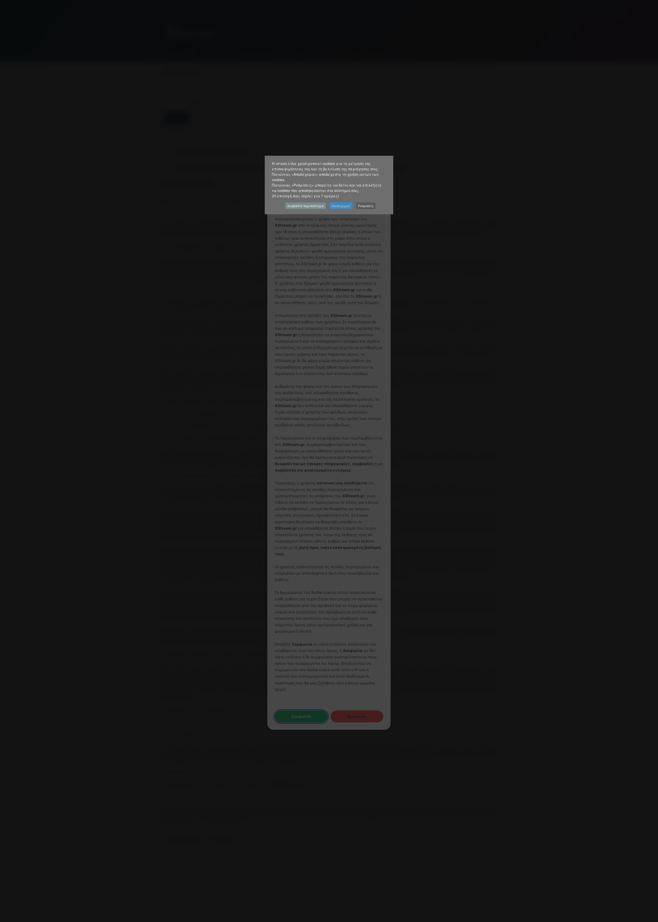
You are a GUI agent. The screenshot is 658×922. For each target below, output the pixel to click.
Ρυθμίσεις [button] (365, 206)
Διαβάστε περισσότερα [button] (305, 206)
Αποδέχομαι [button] (341, 206)
